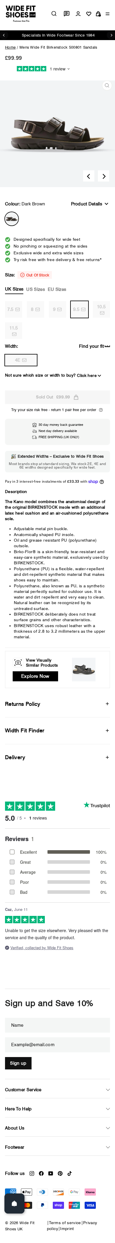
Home (10, 47)
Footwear (14, 1147)
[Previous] (88, 176)
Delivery (15, 757)
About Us (14, 1128)
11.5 (13, 328)
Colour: (25, 204)
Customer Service (23, 1089)
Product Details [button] (86, 204)
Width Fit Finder (25, 730)
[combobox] (54, 13)
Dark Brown (11, 218)
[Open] (14, 1203)
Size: (35, 282)
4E (18, 360)
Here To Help (18, 1109)
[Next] (103, 176)
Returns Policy (22, 704)
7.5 (10, 309)
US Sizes (35, 289)
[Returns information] (101, 410)
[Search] (54, 13)
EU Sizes (57, 289)
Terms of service (65, 1222)
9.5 (76, 309)
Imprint (67, 1228)
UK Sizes (14, 289)
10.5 (101, 306)
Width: (11, 346)
